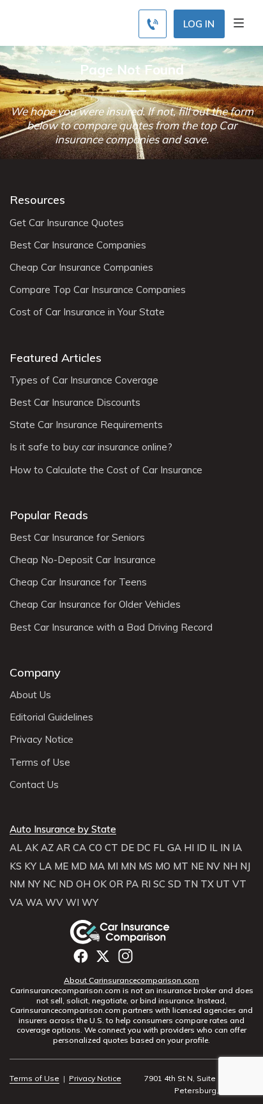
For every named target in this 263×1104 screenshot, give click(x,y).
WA (34, 902)
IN (225, 848)
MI (112, 866)
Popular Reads (49, 515)
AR (63, 848)
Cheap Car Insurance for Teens (78, 582)
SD (174, 884)
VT (239, 884)
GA (174, 848)
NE (197, 866)
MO (162, 866)
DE (127, 848)
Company (35, 672)
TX (207, 884)
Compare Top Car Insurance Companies (98, 290)
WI (72, 902)
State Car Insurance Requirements (86, 425)
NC (49, 884)
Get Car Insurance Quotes (67, 223)
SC (159, 884)
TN (191, 884)
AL (16, 848)
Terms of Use (40, 762)
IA (237, 848)
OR (116, 884)
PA (132, 884)
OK (100, 884)
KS (16, 866)
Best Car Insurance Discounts (75, 402)
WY (90, 902)
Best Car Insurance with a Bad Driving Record (111, 627)
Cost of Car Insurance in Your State (87, 312)
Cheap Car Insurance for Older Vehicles (95, 604)
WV (54, 902)
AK (31, 848)
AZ (47, 848)
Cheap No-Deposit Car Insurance (83, 560)
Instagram (125, 956)
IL (213, 848)
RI (146, 884)
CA (79, 848)
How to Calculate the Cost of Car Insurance (106, 470)
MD (79, 866)
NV (213, 866)
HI (189, 848)
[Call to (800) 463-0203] (153, 24)
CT (111, 848)
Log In (198, 24)
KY (30, 866)
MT (180, 866)
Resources (37, 199)
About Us (30, 695)
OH (83, 884)
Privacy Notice (41, 739)
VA (16, 902)
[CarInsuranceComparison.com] (132, 932)
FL (159, 848)
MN (128, 866)
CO (95, 848)
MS (146, 866)
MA (97, 866)
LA (45, 866)
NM (17, 884)
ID (202, 848)
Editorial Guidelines (51, 717)
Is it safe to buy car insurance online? (91, 447)
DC (144, 848)
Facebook (81, 956)
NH (230, 866)
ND (66, 884)
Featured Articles (55, 357)
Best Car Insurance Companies (78, 245)
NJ (245, 866)
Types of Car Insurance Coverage (84, 380)
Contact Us (34, 785)
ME (61, 866)
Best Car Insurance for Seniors (77, 537)
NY (33, 884)
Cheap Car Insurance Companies (81, 267)
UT (223, 884)
